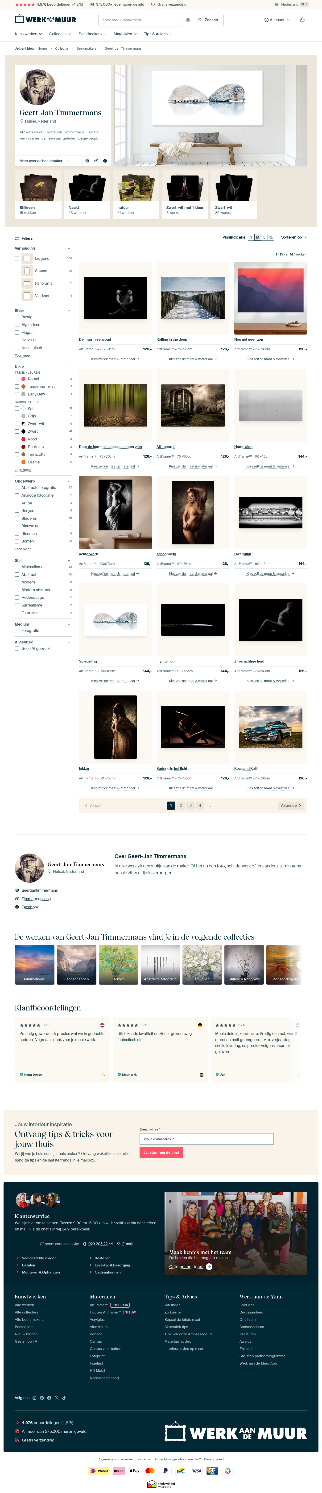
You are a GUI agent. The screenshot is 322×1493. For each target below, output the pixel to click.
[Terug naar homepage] (45, 18)
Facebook (105, 161)
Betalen (28, 1265)
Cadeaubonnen (108, 1272)
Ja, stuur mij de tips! (161, 1152)
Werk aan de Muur (261, 1296)
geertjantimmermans (87, 161)
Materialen (123, 34)
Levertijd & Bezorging (112, 1265)
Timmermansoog (96, 161)
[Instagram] (34, 1398)
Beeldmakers (90, 34)
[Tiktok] (64, 1398)
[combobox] (141, 20)
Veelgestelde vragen (39, 1258)
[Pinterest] (42, 1398)
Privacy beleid (214, 1459)
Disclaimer (144, 1459)
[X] (56, 1398)
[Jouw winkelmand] (302, 20)
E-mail (127, 1244)
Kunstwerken (26, 34)
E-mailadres (150, 1129)
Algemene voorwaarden (116, 1459)
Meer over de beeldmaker (41, 161)
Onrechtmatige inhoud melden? (178, 1459)
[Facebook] (49, 1398)
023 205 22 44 (100, 1244)
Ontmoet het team (186, 1266)
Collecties (57, 34)
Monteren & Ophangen (41, 1272)
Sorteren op (291, 237)
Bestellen (103, 1258)
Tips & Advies (156, 34)
